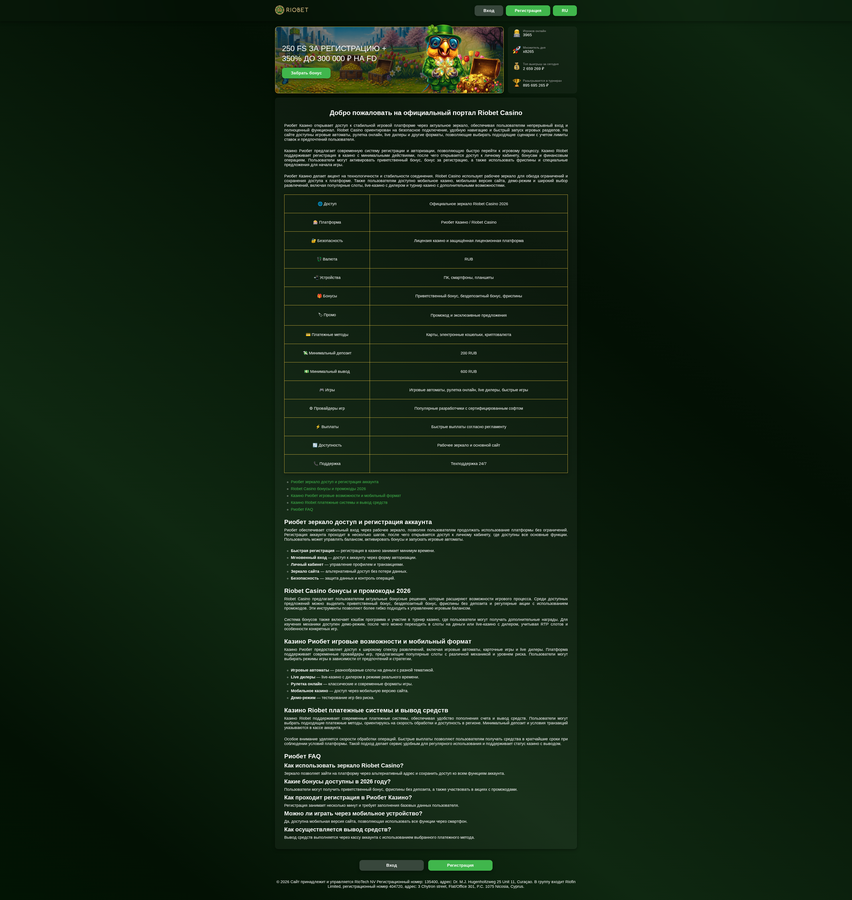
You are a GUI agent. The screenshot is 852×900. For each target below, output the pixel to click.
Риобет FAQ (302, 509)
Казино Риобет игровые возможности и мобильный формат (346, 495)
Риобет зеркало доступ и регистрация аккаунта (335, 482)
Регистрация (528, 10)
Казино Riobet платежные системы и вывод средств (339, 502)
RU (565, 10)
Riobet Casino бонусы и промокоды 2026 (328, 489)
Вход (488, 10)
